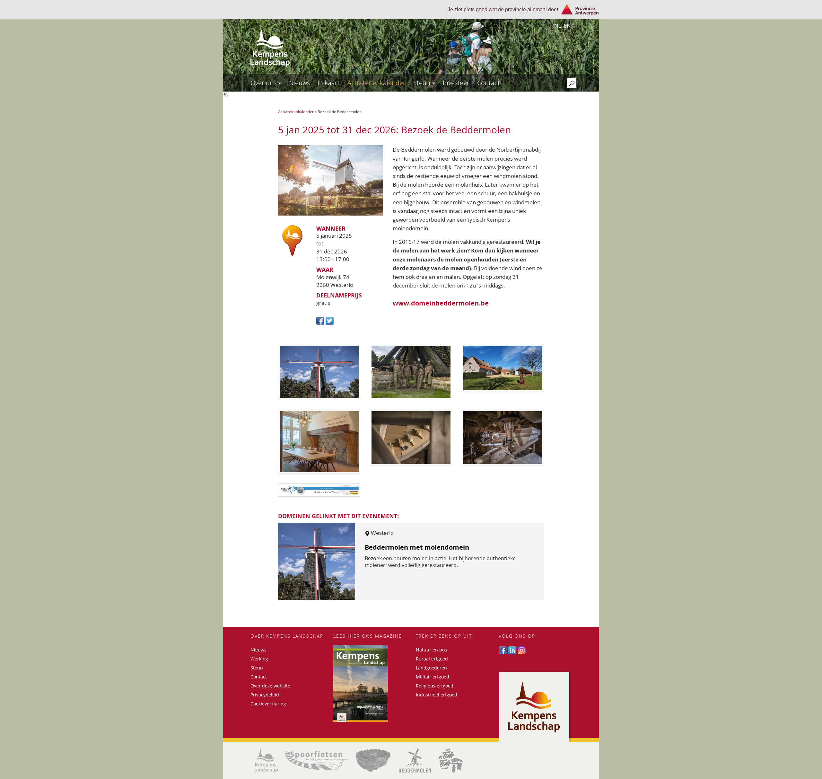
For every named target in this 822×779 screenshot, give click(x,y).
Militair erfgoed (432, 677)
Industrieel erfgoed (436, 695)
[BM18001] (503, 437)
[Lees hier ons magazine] (370, 683)
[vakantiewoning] (319, 442)
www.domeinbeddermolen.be (441, 303)
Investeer (456, 82)
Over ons (264, 82)
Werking (259, 659)
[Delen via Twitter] (330, 320)
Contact (488, 82)
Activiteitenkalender (376, 82)
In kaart (329, 82)
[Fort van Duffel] (373, 760)
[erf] (503, 368)
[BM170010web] (411, 437)
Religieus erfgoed (434, 686)
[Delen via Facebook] (321, 320)
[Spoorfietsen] (316, 760)
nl (557, 25)
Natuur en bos (431, 650)
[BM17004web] (319, 372)
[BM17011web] (411, 372)
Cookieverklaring (268, 704)
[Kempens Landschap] (266, 761)
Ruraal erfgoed (432, 659)
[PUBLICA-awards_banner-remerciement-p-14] (319, 489)
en (567, 25)
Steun (422, 82)
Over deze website (270, 686)
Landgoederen (431, 668)
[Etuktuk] (451, 760)
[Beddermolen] (415, 760)
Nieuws (299, 82)
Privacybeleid (264, 695)
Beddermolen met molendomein (417, 547)
